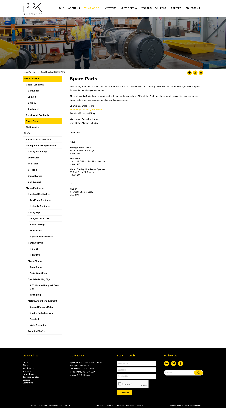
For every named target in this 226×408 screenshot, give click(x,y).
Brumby (32, 103)
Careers (176, 8)
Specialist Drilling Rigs (39, 279)
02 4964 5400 (83, 365)
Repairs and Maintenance (38, 139)
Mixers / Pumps (35, 261)
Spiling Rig (35, 295)
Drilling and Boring (37, 151)
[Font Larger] (201, 72)
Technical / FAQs (36, 331)
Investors (110, 8)
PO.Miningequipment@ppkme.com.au (87, 109)
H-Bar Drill (35, 255)
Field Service (32, 127)
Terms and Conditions (125, 405)
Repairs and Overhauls (37, 115)
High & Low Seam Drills (41, 237)
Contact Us (192, 8)
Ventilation (33, 164)
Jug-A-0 (32, 97)
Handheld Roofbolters (39, 194)
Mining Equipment (35, 188)
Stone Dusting (35, 176)
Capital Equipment (35, 85)
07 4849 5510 (83, 375)
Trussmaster (36, 231)
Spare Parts (32, 121)
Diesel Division (31, 79)
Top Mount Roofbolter (41, 200)
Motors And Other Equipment (42, 301)
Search (140, 405)
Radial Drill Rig (37, 224)
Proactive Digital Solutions (190, 405)
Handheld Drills (35, 243)
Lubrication (33, 158)
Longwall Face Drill (39, 218)
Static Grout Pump (39, 273)
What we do (91, 8)
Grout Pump (36, 267)
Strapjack (34, 319)
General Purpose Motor (41, 307)
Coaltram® (33, 109)
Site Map (99, 405)
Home (61, 8)
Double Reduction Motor (42, 313)
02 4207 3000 (87, 368)
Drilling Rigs (34, 212)
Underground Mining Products (41, 145)
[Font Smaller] (195, 72)
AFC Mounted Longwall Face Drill (44, 287)
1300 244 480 (95, 362)
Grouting (32, 170)
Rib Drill (34, 249)
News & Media (129, 8)
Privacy (110, 405)
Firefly (27, 133)
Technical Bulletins (153, 8)
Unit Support (34, 182)
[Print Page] (189, 72)
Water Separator (38, 325)
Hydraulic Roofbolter (40, 206)
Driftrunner (33, 91)
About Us (74, 8)
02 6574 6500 (89, 372)
